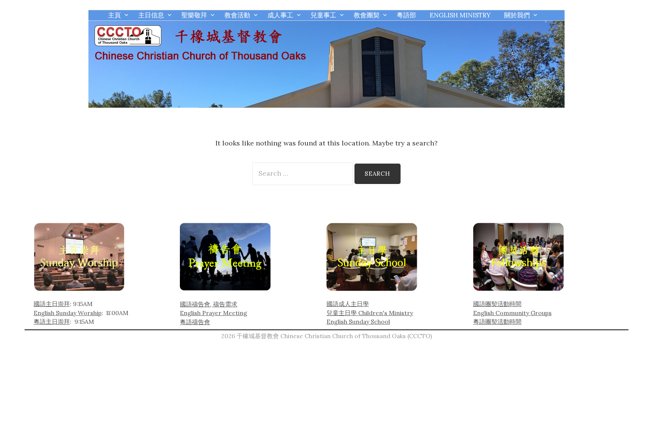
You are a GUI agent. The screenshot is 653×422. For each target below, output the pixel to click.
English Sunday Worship (68, 313)
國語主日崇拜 (52, 304)
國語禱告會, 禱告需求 (208, 304)
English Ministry (460, 15)
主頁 (114, 15)
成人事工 (280, 15)
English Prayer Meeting (213, 313)
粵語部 (406, 15)
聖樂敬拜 (194, 15)
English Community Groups (512, 313)
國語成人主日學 (347, 304)
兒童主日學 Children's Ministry (369, 313)
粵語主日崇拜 (52, 321)
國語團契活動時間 (497, 304)
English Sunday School (358, 321)
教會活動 (237, 15)
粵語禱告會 (195, 322)
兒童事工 (323, 15)
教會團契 (366, 15)
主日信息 (151, 15)
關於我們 (517, 15)
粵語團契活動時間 (497, 321)
